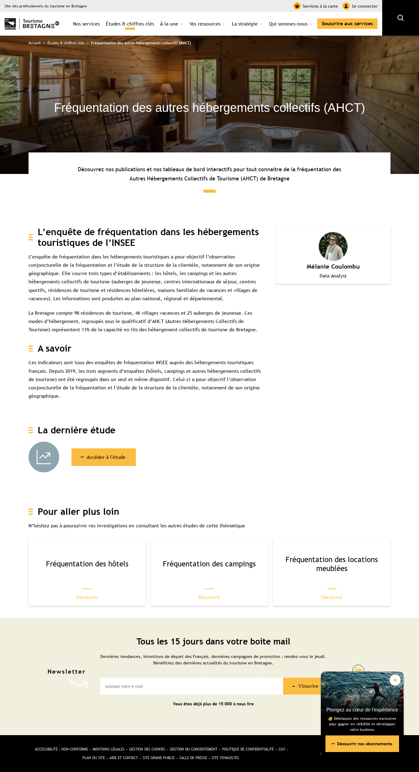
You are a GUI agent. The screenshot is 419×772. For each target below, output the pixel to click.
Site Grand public (159, 758)
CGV (282, 749)
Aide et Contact (124, 758)
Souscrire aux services (347, 23)
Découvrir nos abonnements (364, 743)
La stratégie (245, 23)
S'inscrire (308, 686)
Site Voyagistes (225, 758)
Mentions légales (109, 749)
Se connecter (365, 6)
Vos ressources (205, 23)
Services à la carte (320, 6)
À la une (169, 23)
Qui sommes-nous (288, 23)
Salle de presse (193, 758)
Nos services (86, 23)
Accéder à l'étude (106, 457)
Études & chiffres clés (130, 23)
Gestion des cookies (147, 749)
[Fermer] (395, 680)
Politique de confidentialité (248, 749)
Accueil (35, 43)
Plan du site (94, 758)
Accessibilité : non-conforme (61, 749)
